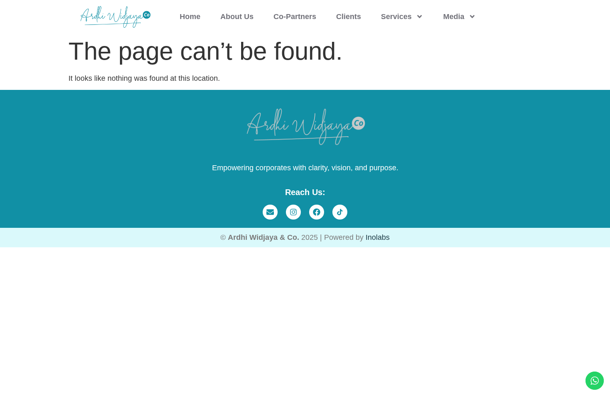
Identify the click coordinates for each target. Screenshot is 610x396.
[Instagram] (293, 212)
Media (453, 16)
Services (396, 16)
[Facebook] (316, 212)
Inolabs (378, 237)
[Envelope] (270, 212)
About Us (237, 16)
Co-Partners (294, 16)
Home (190, 16)
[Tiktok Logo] (339, 212)
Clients (348, 16)
